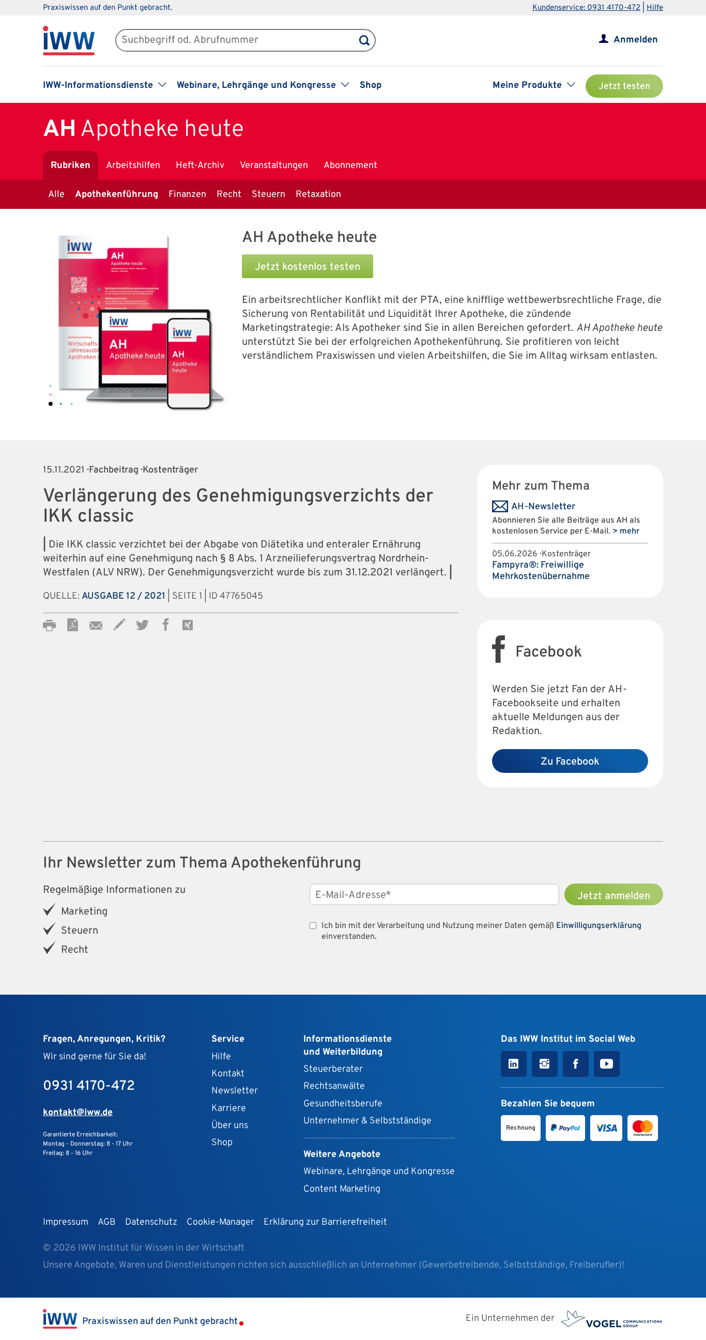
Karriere (228, 1109)
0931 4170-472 (89, 1086)
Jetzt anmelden (613, 896)
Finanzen (187, 195)
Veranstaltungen (274, 166)
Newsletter (234, 1091)
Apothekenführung (116, 195)
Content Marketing (341, 1189)
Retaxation (318, 195)
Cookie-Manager (220, 1222)
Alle (56, 195)
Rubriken (70, 166)
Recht (229, 195)
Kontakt (227, 1074)
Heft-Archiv (200, 166)
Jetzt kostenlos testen (307, 267)
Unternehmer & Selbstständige (367, 1121)
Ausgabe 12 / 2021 (123, 596)
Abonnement (350, 166)
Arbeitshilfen (133, 166)
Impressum (65, 1222)
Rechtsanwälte (334, 1086)
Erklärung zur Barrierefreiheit (325, 1222)
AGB (107, 1222)
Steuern (268, 195)
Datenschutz (151, 1222)
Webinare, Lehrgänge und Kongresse (379, 1172)
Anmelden (635, 40)
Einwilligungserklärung (598, 926)
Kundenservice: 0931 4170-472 (586, 8)
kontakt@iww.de (78, 1113)
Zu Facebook (570, 762)
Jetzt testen (624, 87)
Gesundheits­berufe (342, 1104)
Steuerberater (333, 1069)
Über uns (229, 1126)
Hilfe (655, 8)
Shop (370, 86)
